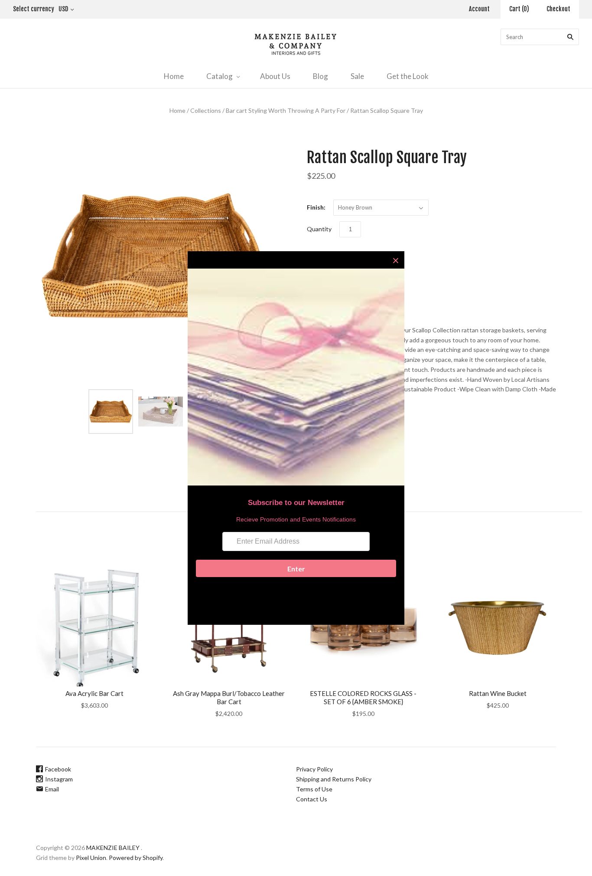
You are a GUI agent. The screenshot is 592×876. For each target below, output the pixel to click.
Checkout (558, 9)
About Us (275, 76)
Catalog (219, 76)
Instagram (59, 779)
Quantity (319, 229)
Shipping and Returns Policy (333, 779)
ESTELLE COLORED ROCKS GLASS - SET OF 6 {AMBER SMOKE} (363, 697)
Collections (205, 110)
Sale (357, 76)
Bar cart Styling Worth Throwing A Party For (285, 110)
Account (479, 9)
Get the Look (408, 76)
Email (52, 789)
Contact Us (311, 799)
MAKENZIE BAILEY (113, 847)
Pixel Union (91, 857)
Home (174, 76)
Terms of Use (314, 789)
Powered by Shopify (136, 857)
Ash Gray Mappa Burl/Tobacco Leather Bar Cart (229, 697)
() (519, 9)
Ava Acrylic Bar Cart (94, 693)
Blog (320, 76)
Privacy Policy (314, 769)
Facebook (58, 769)
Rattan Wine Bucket (498, 693)
